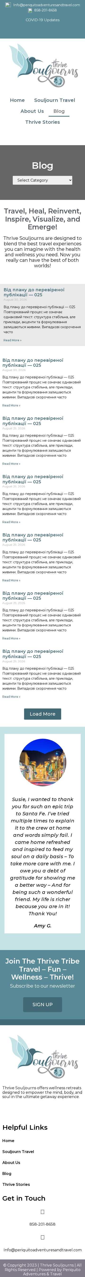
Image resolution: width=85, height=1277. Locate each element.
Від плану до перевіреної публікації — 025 (34, 292)
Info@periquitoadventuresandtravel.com (46, 5)
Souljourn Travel (54, 100)
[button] (42, 714)
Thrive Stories (42, 122)
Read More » (12, 340)
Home (17, 100)
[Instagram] (48, 31)
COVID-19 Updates (43, 20)
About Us (32, 111)
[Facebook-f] (37, 31)
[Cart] (42, 137)
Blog (59, 111)
